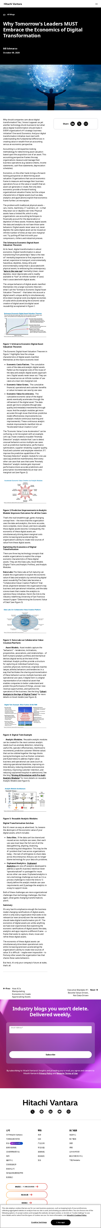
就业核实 (41, 1156)
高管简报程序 (11, 1164)
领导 (7, 1156)
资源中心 (72, 1135)
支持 (39, 1135)
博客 (71, 1147)
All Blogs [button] (11, 15)
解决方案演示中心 (76, 1156)
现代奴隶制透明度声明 (14, 1173)
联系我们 (9, 1177)
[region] (50, 1216)
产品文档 (41, 1143)
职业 (7, 1143)
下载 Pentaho (74, 1160)
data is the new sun (13, 271)
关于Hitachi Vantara (14, 1135)
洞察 (71, 1143)
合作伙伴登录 (74, 1152)
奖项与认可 (10, 1169)
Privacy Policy (45, 1073)
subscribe (50, 1054)
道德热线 (41, 1152)
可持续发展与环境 (13, 1139)
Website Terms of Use (67, 1073)
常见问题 (41, 1147)
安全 (39, 1160)
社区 (39, 1139)
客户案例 (72, 1139)
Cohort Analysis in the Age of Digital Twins (24, 693)
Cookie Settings (39, 1222)
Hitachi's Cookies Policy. (77, 1215)
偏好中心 (9, 1160)
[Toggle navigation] (96, 3)
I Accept (61, 1222)
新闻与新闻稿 (11, 1147)
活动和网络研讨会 (13, 1152)
